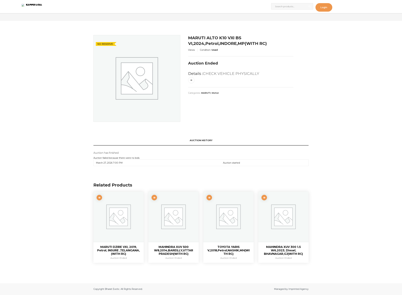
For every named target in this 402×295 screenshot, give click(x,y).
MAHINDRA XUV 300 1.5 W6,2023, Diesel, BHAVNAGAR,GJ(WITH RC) (283, 250)
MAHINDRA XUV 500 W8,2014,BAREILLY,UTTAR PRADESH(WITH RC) (173, 250)
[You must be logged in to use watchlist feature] (191, 80)
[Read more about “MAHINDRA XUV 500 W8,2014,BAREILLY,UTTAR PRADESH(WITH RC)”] (154, 197)
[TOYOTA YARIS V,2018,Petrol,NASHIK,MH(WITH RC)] (228, 217)
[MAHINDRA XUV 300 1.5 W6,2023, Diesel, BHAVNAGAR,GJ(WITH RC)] (283, 217)
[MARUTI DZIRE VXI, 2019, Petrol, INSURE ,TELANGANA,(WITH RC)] (118, 217)
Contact (104, 6)
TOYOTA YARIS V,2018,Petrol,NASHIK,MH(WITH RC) (228, 250)
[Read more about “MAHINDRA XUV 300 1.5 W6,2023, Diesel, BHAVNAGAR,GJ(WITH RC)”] (264, 197)
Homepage (77, 6)
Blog (91, 6)
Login (324, 7)
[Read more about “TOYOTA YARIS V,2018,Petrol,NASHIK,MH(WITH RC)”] (209, 197)
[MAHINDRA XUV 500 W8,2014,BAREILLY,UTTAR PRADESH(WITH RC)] (173, 217)
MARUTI (206, 93)
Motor (215, 93)
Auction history (201, 140)
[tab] (201, 141)
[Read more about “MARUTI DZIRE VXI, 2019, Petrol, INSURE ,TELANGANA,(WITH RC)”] (99, 197)
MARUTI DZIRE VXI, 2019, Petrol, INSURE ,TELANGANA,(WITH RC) (118, 250)
